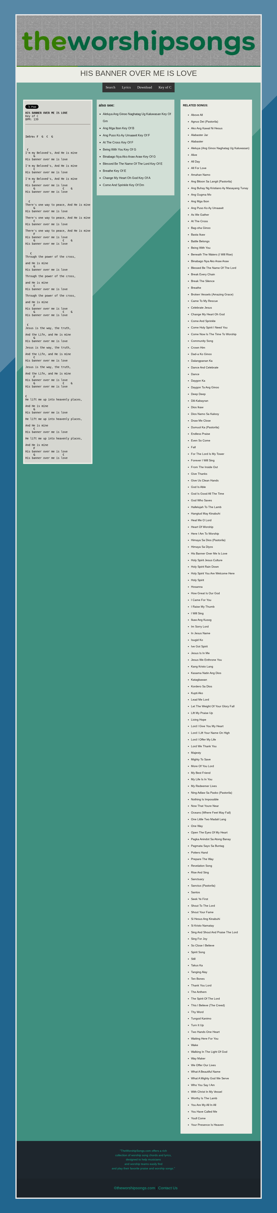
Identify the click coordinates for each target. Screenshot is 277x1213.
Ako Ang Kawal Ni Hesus (206, 128)
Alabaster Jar (199, 135)
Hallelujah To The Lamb (206, 507)
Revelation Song (201, 865)
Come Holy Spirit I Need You (209, 327)
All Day (195, 161)
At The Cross (199, 221)
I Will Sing (197, 613)
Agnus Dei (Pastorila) (204, 121)
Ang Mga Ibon (200, 201)
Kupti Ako (197, 693)
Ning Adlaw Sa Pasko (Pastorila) (211, 792)
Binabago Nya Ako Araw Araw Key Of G (129, 156)
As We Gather (200, 214)
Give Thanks (199, 473)
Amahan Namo (200, 174)
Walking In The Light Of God (209, 1051)
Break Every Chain (203, 274)
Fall (193, 447)
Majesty (196, 752)
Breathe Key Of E (114, 170)
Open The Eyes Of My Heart (209, 832)
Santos (195, 892)
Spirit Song (198, 952)
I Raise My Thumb (203, 606)
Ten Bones (198, 978)
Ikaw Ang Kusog (201, 619)
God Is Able (198, 487)
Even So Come (200, 440)
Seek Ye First (199, 899)
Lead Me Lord (200, 699)
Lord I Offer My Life (203, 739)
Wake (194, 1045)
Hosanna (197, 586)
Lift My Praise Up (202, 713)
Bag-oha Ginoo (200, 227)
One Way (197, 826)
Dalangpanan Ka (202, 360)
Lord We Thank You (204, 746)
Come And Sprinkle (203, 321)
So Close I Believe (202, 945)
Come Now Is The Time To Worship (213, 334)
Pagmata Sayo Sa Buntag (207, 845)
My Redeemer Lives (204, 786)
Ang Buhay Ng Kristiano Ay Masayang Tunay (219, 188)
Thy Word (197, 1012)
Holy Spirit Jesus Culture (206, 560)
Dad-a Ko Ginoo (201, 354)
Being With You (200, 247)
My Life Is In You (201, 779)
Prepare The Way (202, 859)
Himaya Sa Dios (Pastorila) (208, 540)
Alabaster (197, 141)
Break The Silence (203, 281)
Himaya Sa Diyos (202, 546)
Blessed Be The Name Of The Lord (213, 267)
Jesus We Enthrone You (206, 659)
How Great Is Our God (205, 593)
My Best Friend (200, 772)
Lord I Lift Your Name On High (210, 732)
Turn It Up (197, 1025)
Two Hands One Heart (205, 1031)
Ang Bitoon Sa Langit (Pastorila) (211, 181)
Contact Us (168, 1188)
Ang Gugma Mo (201, 194)
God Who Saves (201, 500)
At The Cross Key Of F (118, 142)
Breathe (196, 287)
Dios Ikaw (197, 407)
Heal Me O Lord (201, 520)
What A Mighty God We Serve (210, 1078)
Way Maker (198, 1058)
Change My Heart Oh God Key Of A (126, 178)
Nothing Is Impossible (205, 799)
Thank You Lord (201, 985)
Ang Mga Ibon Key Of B (118, 128)
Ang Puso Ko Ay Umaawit (207, 208)
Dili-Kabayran (199, 400)
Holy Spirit (197, 580)
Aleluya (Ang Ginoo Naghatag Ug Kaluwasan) (220, 148)
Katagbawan (199, 679)
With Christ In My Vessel (206, 1091)
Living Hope (198, 719)
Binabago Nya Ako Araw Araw (210, 261)
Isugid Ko (197, 639)
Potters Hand (199, 852)
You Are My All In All (203, 1104)
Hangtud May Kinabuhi (205, 513)
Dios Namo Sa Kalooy (205, 413)
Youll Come (198, 1118)
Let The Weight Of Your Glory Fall (212, 706)
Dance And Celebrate (204, 367)
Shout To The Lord (203, 905)
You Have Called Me (204, 1111)
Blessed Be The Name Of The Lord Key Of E (132, 163)
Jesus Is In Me (200, 653)
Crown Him (198, 347)
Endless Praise (200, 433)
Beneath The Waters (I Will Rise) (212, 254)
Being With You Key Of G (119, 149)
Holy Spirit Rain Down (205, 566)
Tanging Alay (199, 972)
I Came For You (201, 600)
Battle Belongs (200, 241)
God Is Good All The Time (207, 493)
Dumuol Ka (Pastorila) (205, 427)
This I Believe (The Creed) (208, 1005)
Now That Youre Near (205, 805)
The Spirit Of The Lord (205, 998)
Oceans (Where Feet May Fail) (211, 812)
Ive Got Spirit (199, 646)
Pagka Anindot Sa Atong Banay (211, 839)
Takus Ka (197, 965)
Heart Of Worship (202, 526)
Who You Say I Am (203, 1085)
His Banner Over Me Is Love (209, 553)
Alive (194, 154)
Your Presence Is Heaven (207, 1124)
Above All (197, 114)
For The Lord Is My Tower (207, 453)
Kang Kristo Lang (202, 666)
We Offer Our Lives (203, 1065)
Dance (195, 374)
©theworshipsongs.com (134, 1188)
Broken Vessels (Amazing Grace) (212, 294)
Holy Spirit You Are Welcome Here (213, 573)
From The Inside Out (204, 467)
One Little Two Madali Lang (208, 819)
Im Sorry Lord (200, 626)
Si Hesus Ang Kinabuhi (205, 918)
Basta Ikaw (198, 234)
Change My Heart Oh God (208, 314)
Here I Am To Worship (205, 533)
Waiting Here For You (204, 1038)
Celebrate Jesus (201, 307)
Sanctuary (197, 879)
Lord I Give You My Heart (207, 726)
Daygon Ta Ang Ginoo (205, 387)
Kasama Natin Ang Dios (206, 673)
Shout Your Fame (202, 912)
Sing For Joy (199, 938)
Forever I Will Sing (203, 460)
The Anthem (199, 991)
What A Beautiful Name (205, 1071)
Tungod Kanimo (201, 1018)
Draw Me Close (201, 420)
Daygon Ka (198, 380)
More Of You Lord (202, 766)
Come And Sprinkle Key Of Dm (123, 185)
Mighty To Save (201, 759)
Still (193, 958)
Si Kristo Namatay (202, 925)
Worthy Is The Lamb (204, 1098)
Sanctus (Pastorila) (203, 885)
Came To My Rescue (204, 300)
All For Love (198, 168)
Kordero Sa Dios (201, 686)
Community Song (202, 340)
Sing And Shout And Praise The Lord (214, 932)
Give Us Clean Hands (205, 480)
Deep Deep (198, 394)
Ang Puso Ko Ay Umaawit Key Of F (126, 135)
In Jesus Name (200, 633)
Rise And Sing (200, 872)
